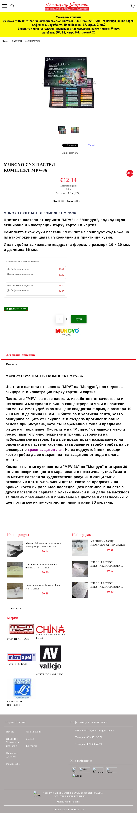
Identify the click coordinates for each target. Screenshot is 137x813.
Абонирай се (17, 608)
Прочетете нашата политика (69, 796)
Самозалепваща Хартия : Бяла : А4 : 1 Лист (44, 587)
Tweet (91, 145)
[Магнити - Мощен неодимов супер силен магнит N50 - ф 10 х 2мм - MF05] (80, 548)
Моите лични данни (68, 801)
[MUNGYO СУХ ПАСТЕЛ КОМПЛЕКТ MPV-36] (68, 119)
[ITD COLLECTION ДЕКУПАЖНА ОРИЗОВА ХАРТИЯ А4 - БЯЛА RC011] (80, 569)
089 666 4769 (94, 744)
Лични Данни (34, 731)
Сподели (71, 145)
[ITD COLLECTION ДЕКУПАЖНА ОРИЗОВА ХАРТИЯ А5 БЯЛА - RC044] (80, 590)
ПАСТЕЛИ (17, 41)
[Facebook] (75, 751)
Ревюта (11, 364)
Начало (5, 41)
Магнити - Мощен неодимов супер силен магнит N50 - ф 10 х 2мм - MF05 (108, 543)
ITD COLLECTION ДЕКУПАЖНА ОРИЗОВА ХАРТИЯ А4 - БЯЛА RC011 (106, 564)
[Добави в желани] (128, 307)
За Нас (30, 738)
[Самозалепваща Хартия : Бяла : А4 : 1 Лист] (15, 591)
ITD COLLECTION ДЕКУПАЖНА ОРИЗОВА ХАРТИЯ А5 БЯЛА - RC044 (106, 585)
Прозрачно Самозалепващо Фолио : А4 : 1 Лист (41, 566)
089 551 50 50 (94, 737)
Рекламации (13, 763)
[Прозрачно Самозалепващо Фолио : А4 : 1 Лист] (15, 570)
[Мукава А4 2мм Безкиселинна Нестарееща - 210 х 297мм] (15, 549)
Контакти (31, 746)
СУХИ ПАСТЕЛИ (32, 41)
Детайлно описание (21, 355)
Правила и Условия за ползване (12, 742)
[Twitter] (83, 751)
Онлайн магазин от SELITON (68, 809)
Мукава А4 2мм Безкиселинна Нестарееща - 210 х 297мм (43, 545)
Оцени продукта (70, 153)
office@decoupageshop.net (99, 730)
